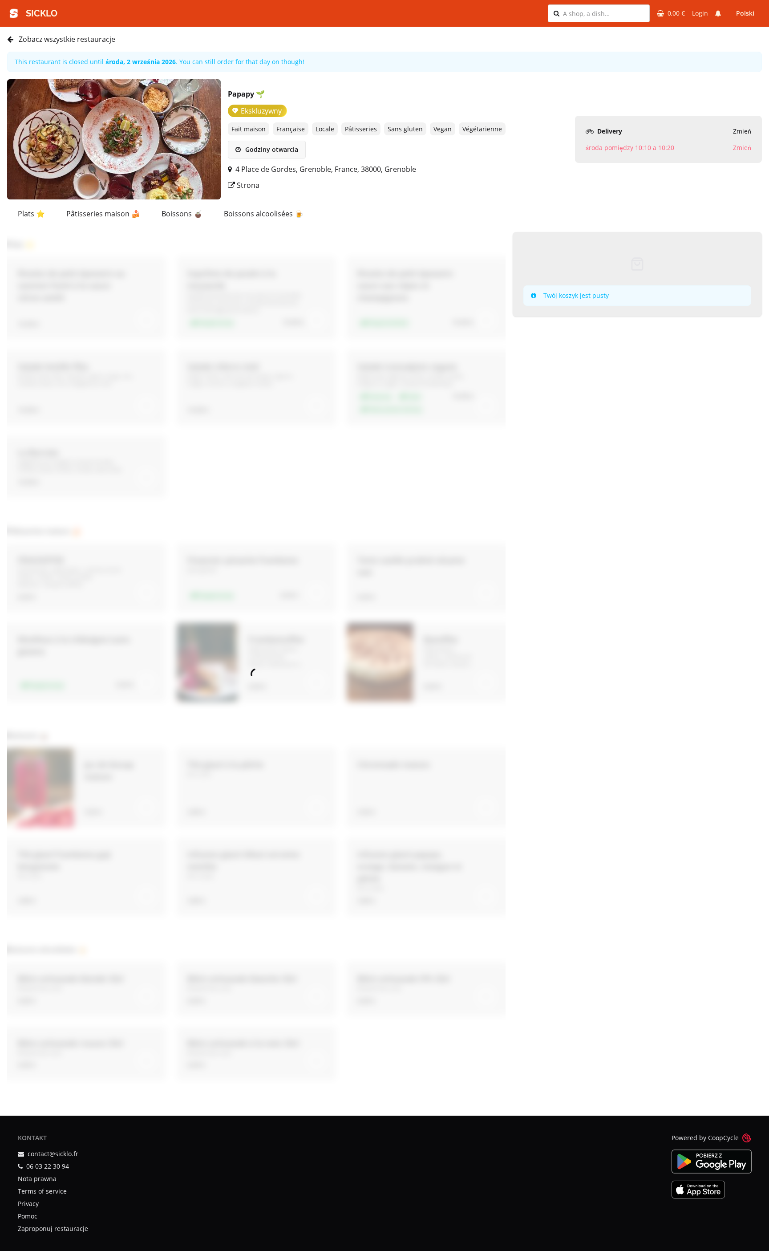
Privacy (28, 1203)
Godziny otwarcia (270, 149)
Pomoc (27, 1216)
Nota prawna (37, 1178)
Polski (745, 13)
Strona (247, 185)
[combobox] (603, 13)
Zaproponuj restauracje (53, 1228)
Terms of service (42, 1191)
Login (700, 13)
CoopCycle (723, 1137)
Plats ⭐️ (31, 214)
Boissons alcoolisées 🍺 (264, 214)
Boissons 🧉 (182, 214)
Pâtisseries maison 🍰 (103, 214)
